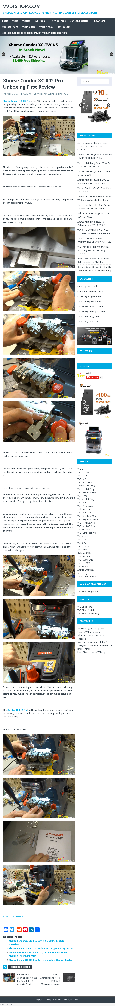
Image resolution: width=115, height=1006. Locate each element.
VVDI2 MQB (83, 546)
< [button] (3, 54)
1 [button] (86, 92)
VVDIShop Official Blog (88, 613)
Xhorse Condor (84, 529)
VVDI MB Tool (84, 512)
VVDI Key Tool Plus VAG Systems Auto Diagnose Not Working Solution (93, 250)
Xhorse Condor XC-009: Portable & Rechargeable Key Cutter (41, 948)
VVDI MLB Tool (84, 482)
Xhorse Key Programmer (89, 316)
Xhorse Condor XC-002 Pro (16, 100)
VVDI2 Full (82, 475)
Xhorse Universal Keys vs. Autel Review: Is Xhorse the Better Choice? (92, 146)
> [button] (111, 54)
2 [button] (90, 92)
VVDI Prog (40, 21)
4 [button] (96, 92)
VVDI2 (15, 21)
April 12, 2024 (13, 93)
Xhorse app (82, 536)
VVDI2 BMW (83, 472)
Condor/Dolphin (79, 21)
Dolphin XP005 (84, 509)
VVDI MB (26, 21)
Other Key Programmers (89, 296)
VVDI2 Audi (82, 542)
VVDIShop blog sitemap (88, 591)
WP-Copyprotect (14, 1004)
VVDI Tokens (28, 27)
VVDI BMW (82, 549)
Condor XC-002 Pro (17, 710)
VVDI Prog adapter (86, 506)
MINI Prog (82, 573)
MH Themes (75, 999)
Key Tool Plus (58, 21)
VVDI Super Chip (85, 559)
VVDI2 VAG (82, 539)
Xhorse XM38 (83, 563)
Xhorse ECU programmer (89, 301)
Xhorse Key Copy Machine (90, 306)
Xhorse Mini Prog (85, 499)
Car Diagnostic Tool (87, 286)
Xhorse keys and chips (88, 321)
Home (5, 21)
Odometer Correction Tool (90, 291)
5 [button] (100, 92)
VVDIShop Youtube (86, 610)
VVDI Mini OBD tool (87, 526)
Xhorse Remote (10, 27)
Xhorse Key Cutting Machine (49, 93)
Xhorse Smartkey (85, 569)
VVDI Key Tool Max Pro (88, 519)
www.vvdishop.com (13, 916)
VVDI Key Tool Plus (86, 492)
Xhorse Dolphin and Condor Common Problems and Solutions (34, 33)
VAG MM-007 (83, 566)
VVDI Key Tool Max (86, 516)
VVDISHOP (27, 93)
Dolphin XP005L (85, 556)
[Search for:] (94, 81)
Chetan (8, 1004)
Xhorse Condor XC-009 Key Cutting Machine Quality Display (40, 960)
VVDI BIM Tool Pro (86, 532)
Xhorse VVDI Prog (86, 485)
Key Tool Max (64, 27)
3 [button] (93, 92)
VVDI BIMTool (46, 27)
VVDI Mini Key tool (86, 522)
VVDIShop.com (84, 606)
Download (100, 21)
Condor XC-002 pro (20, 967)
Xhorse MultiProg (85, 489)
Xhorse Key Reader (86, 576)
